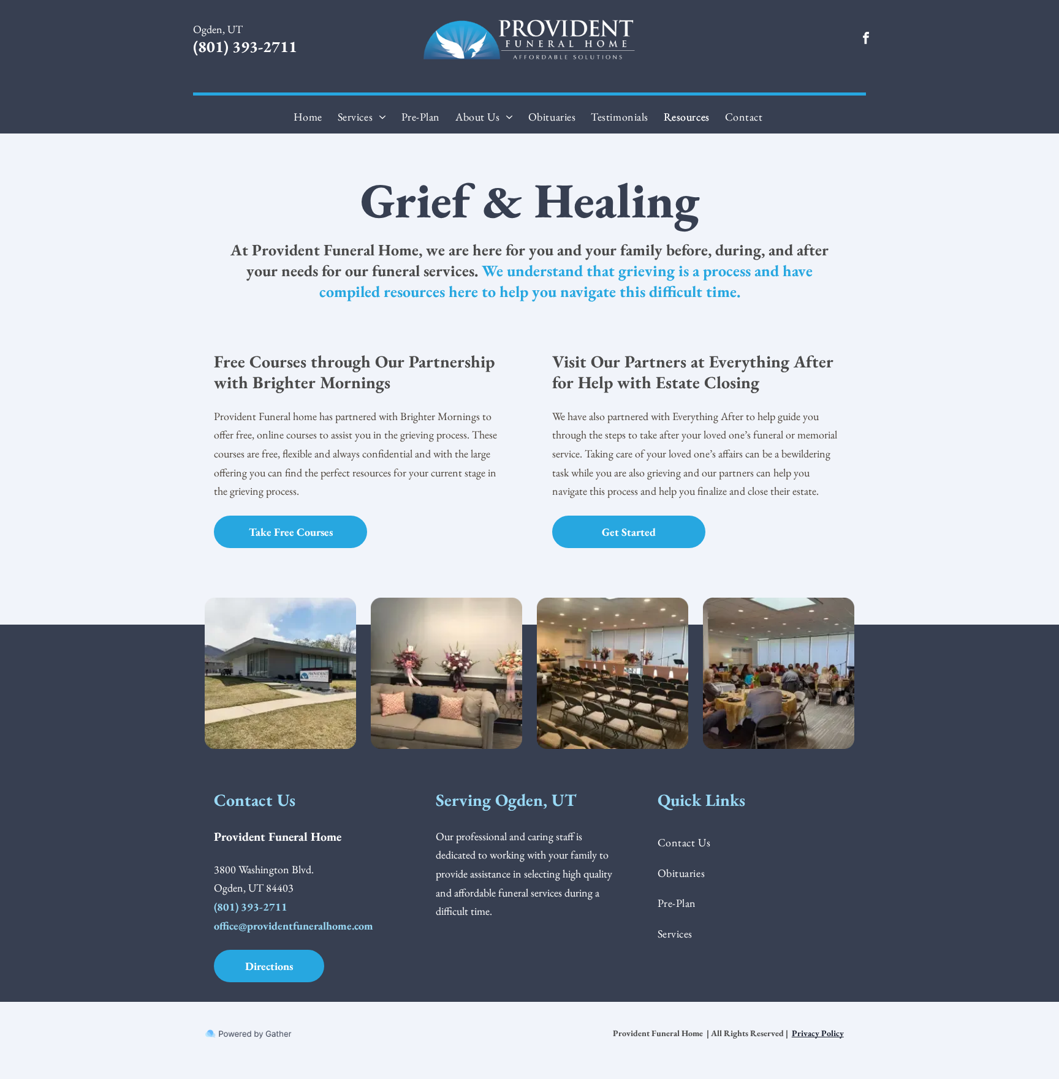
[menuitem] (309, 117)
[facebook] (866, 39)
